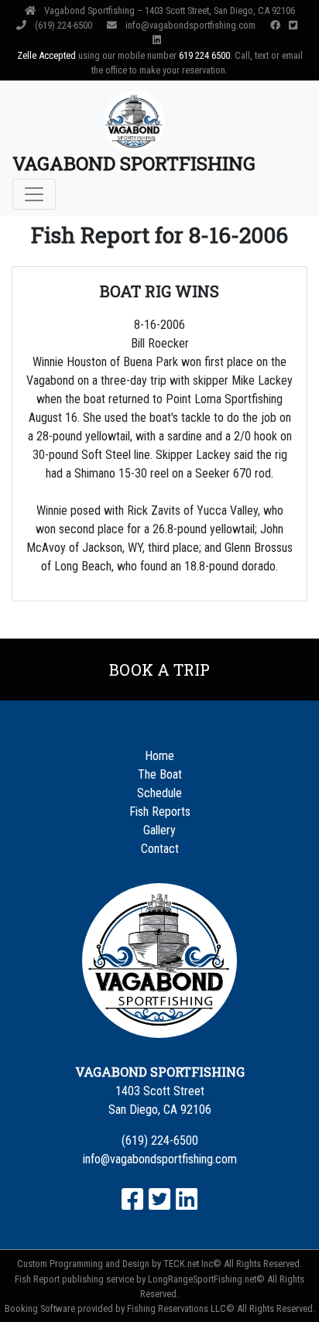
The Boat (160, 774)
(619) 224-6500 (63, 25)
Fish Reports (159, 811)
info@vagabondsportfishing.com (190, 25)
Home (159, 755)
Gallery (159, 830)
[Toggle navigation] (34, 194)
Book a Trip (159, 669)
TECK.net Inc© (192, 1263)
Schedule (159, 793)
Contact (160, 848)
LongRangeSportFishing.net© (206, 1279)
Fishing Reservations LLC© (181, 1308)
